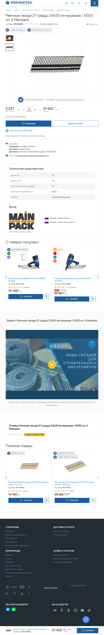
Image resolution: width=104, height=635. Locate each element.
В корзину (30, 123)
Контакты (10, 531)
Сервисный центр (60, 555)
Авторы (9, 576)
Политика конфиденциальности (19, 573)
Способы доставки (61, 531)
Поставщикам (11, 542)
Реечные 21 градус (63, 10)
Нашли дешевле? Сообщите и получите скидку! (25, 136)
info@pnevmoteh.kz (77, 585)
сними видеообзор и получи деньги (69, 100)
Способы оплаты (60, 535)
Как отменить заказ (14, 569)
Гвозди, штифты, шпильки (31, 10)
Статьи (9, 559)
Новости (9, 555)
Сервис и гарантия (63, 551)
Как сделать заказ (14, 566)
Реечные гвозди (48, 10)
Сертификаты (12, 538)
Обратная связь (51, 588)
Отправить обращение (63, 562)
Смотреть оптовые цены (16, 117)
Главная (8, 10)
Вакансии (10, 562)
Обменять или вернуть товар (65, 559)
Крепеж (16, 10)
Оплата (12, 156)
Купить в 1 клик (46, 296)
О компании (12, 527)
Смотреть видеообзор (34, 99)
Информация (13, 551)
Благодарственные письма (17, 546)
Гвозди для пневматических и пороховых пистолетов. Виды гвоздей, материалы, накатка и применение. (52, 403)
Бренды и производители (17, 535)
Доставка (13, 144)
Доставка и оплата (64, 527)
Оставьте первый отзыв (49, 24)
